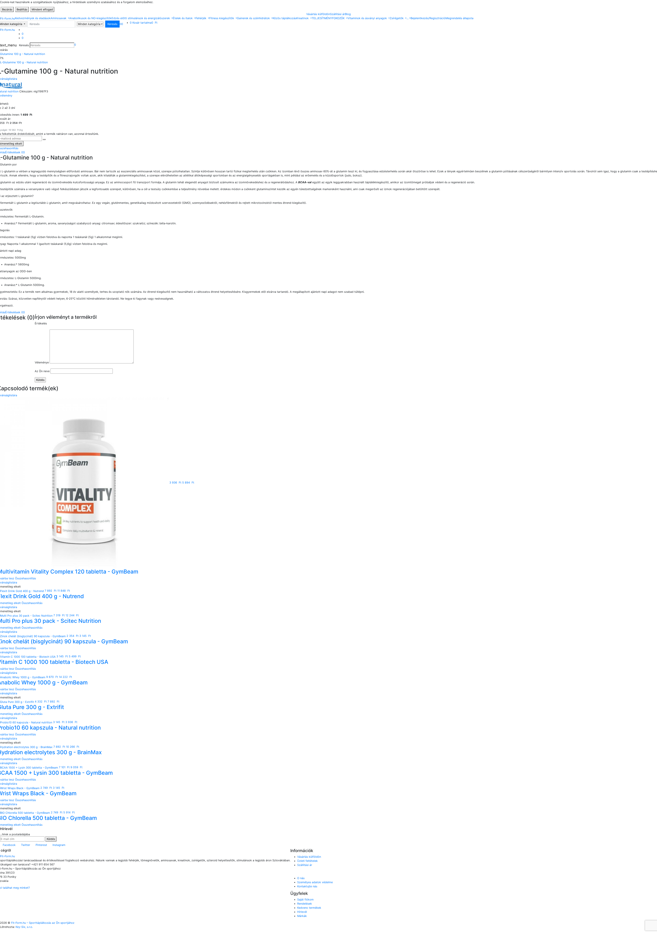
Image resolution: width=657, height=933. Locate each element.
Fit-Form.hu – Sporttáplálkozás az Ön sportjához (42, 922)
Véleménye (42, 362)
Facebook (9, 845)
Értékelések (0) (15, 152)
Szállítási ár (337, 14)
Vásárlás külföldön (318, 14)
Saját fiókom (305, 899)
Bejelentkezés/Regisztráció (428, 18)
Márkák (302, 916)
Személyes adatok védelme (315, 882)
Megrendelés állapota (459, 18)
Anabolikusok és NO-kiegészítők (90, 18)
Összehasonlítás (25, 578)
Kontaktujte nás (307, 886)
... (408, 18)
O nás (301, 878)
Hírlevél (302, 911)
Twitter (25, 845)
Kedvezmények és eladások (33, 18)
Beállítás (22, 9)
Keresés (24, 45)
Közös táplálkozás (284, 18)
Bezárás (7, 9)
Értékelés (41, 323)
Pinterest (41, 845)
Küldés (51, 839)
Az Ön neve (42, 371)
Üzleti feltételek (307, 861)
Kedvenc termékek (309, 907)
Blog (348, 14)
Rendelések (304, 903)
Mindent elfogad (42, 9)
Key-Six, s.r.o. (24, 927)
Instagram (59, 845)
